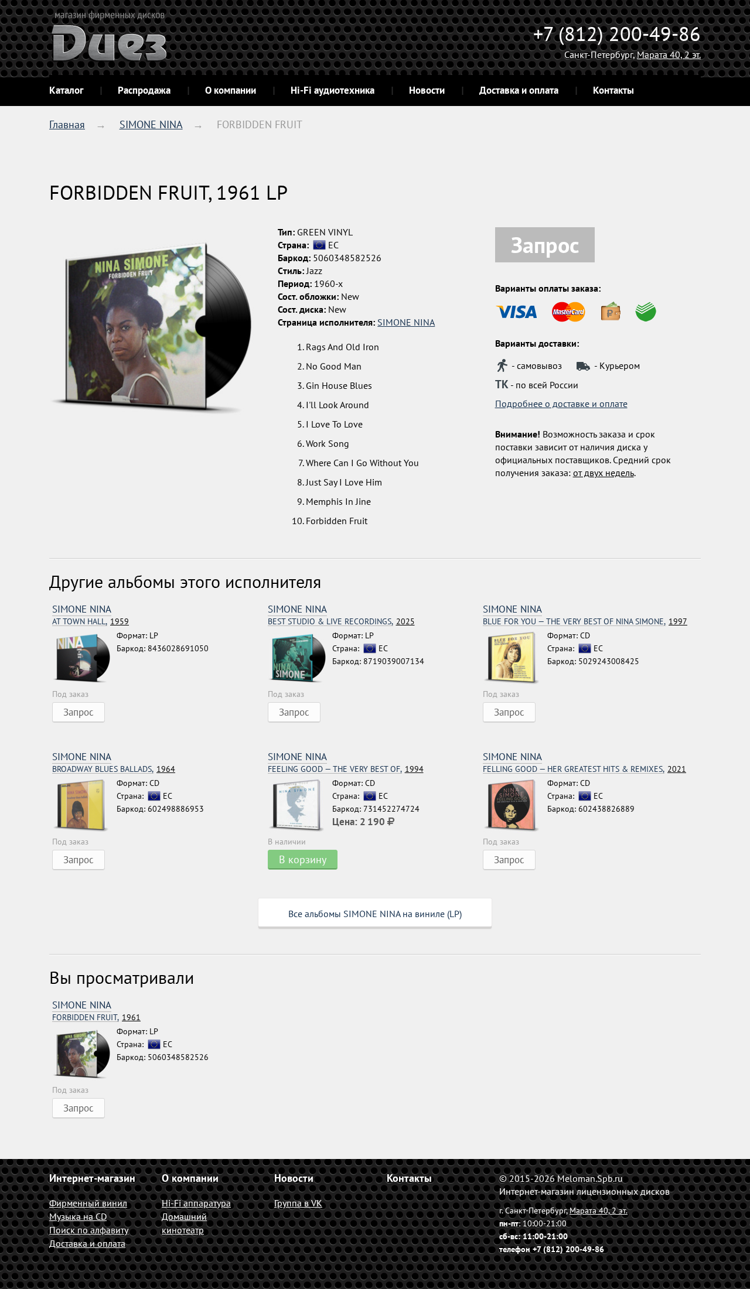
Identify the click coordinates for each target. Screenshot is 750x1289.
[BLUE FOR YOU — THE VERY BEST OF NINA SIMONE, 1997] (515, 658)
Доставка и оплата (518, 90)
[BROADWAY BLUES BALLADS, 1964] (84, 806)
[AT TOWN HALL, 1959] (84, 658)
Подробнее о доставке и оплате (561, 403)
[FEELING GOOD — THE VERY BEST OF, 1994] (300, 806)
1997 (585, 621)
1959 (90, 621)
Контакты (613, 90)
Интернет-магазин (92, 1178)
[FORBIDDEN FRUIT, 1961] (84, 1054)
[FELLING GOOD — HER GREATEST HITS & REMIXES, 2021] (515, 806)
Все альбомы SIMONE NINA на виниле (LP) (375, 913)
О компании (230, 90)
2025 (341, 621)
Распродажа (144, 90)
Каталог (66, 90)
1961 (96, 1017)
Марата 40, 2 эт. (669, 54)
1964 (113, 769)
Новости (427, 90)
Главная (67, 124)
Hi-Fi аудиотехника (332, 90)
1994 (346, 769)
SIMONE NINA (151, 124)
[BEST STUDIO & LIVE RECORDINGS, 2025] (300, 658)
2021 (584, 769)
